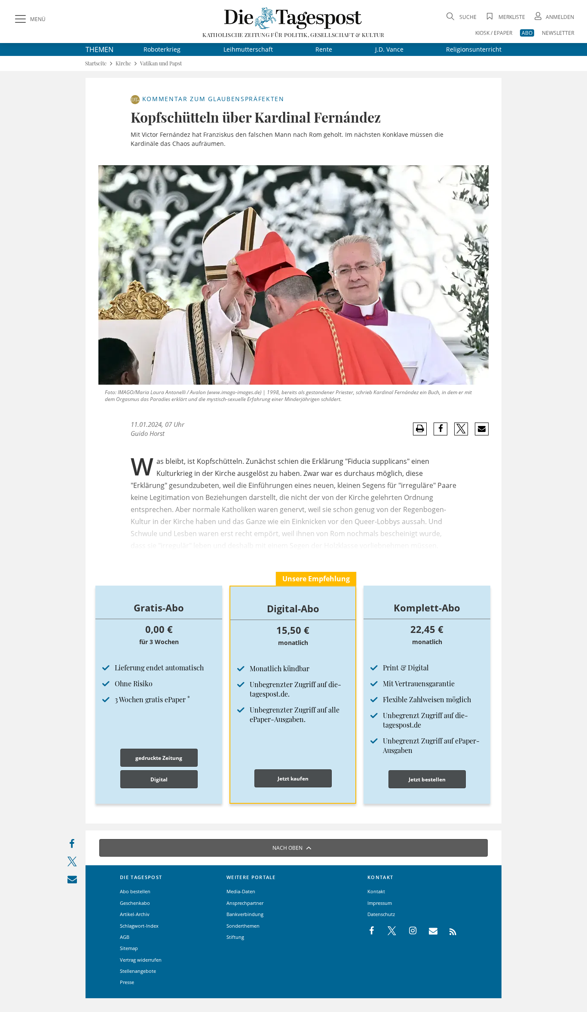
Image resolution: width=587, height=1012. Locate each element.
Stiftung (235, 937)
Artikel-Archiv (135, 914)
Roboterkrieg (162, 49)
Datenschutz (381, 914)
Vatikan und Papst (161, 63)
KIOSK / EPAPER (493, 33)
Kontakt (376, 891)
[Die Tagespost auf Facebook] (372, 931)
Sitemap (129, 948)
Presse (127, 982)
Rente (323, 49)
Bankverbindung (244, 914)
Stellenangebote (138, 971)
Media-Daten (240, 891)
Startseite (96, 63)
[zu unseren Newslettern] (429, 931)
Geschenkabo (135, 903)
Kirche (123, 63)
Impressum (379, 903)
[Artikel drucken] (420, 429)
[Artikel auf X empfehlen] (461, 429)
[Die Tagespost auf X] (387, 931)
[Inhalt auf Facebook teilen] (72, 846)
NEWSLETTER (558, 33)
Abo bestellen (135, 891)
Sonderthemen (243, 926)
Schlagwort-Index (139, 926)
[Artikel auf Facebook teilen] (440, 429)
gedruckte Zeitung (158, 758)
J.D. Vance (389, 49)
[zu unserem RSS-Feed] (448, 931)
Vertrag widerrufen (141, 959)
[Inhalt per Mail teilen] (72, 881)
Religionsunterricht (473, 49)
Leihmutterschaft (248, 49)
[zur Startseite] (293, 18)
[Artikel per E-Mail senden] (481, 429)
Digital (159, 779)
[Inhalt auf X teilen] (72, 863)
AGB (124, 937)
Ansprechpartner (244, 903)
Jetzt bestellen (427, 779)
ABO (527, 33)
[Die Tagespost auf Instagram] (408, 931)
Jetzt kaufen (293, 778)
